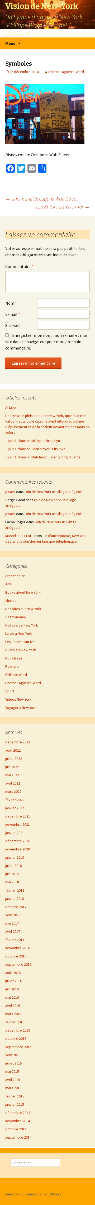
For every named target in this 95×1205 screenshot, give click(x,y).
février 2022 (14, 799)
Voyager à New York (20, 707)
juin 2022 (12, 766)
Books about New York (23, 592)
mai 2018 (12, 882)
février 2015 (14, 1096)
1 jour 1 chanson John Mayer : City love (35, 448)
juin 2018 (12, 873)
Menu (10, 43)
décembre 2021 (17, 816)
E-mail (12, 314)
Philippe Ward (16, 674)
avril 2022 (12, 783)
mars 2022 (13, 791)
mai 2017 (12, 923)
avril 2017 (12, 931)
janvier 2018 (14, 898)
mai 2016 (12, 997)
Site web (13, 325)
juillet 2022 (13, 758)
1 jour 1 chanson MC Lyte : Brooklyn (32, 440)
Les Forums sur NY (19, 641)
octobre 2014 (15, 1129)
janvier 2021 (14, 832)
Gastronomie (15, 617)
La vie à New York (18, 633)
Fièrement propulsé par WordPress (33, 1194)
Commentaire (19, 266)
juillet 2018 (13, 865)
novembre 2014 (17, 1120)
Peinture (12, 666)
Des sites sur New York (23, 608)
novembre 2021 (17, 824)
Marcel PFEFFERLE (19, 535)
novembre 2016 (17, 948)
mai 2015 (12, 1071)
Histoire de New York (21, 625)
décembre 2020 (17, 840)
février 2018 (14, 890)
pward (10, 491)
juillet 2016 (13, 980)
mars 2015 (13, 1087)
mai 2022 (12, 775)
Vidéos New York (18, 699)
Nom (11, 303)
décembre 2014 (17, 1112)
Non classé (13, 658)
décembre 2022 (17, 742)
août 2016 (13, 972)
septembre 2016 (18, 964)
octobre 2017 (15, 906)
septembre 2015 (18, 1046)
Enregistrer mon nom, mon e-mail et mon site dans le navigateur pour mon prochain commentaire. (46, 342)
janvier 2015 (14, 1104)
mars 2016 (13, 1013)
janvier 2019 (14, 857)
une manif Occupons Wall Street (41, 198)
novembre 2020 (17, 849)
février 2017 (14, 939)
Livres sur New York (20, 650)
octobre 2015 (15, 1038)
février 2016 (14, 1022)
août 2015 (13, 1055)
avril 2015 (12, 1079)
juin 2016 (12, 989)
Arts (8, 584)
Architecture (15, 575)
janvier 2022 (14, 808)
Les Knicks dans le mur (63, 206)
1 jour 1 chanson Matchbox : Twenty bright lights (42, 457)
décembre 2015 (17, 1030)
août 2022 (13, 750)
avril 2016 (12, 1005)
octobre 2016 (15, 956)
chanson (11, 600)
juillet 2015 (13, 1063)
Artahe (10, 407)
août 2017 (13, 915)
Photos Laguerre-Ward (66, 71)
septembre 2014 (18, 1137)
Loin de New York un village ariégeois (54, 491)
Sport (9, 691)
